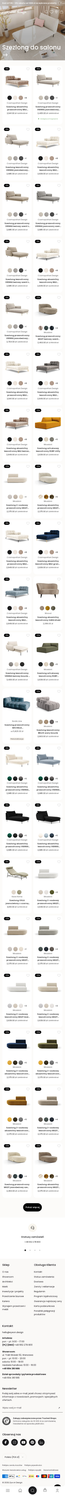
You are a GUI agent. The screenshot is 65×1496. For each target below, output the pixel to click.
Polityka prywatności (33, 1465)
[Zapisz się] (59, 1408)
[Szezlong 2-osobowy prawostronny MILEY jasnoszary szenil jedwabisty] (48, 930)
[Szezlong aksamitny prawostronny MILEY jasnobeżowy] (48, 477)
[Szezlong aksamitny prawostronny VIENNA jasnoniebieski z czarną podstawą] (48, 759)
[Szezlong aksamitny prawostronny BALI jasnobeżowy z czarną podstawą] (17, 534)
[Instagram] (14, 1442)
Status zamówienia (44, 1276)
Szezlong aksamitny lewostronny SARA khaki (48, 619)
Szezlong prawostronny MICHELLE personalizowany (17, 727)
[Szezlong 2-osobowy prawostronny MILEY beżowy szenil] (17, 930)
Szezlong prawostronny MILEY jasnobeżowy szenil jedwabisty (17, 1187)
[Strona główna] (20, 1490)
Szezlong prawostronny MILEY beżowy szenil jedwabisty (48, 339)
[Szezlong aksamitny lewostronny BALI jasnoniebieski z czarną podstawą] (17, 590)
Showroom (8, 1276)
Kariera (6, 1301)
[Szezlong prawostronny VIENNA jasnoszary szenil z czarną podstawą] (48, 196)
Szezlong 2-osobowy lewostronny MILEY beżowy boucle (48, 1017)
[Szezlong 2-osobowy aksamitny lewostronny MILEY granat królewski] (17, 1043)
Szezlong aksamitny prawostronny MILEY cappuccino (48, 1187)
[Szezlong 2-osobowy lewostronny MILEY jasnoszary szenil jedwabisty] (48, 1100)
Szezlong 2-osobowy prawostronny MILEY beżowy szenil (17, 960)
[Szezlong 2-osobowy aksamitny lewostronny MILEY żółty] (17, 1100)
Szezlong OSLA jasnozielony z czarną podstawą (17, 903)
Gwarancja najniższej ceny (48, 1301)
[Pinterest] (32, 1442)
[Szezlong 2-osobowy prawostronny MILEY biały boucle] (48, 873)
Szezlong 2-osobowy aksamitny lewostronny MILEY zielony (48, 1073)
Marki (5, 1286)
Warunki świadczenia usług (14, 1470)
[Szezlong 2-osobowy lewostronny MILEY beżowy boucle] (48, 986)
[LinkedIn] (41, 1442)
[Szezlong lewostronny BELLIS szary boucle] (48, 702)
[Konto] (57, 1490)
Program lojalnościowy (46, 1296)
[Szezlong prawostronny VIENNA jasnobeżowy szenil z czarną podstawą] (48, 80)
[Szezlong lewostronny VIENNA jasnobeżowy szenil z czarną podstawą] (17, 140)
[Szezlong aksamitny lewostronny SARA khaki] (48, 590)
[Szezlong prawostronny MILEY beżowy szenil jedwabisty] (48, 309)
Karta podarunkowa (44, 1306)
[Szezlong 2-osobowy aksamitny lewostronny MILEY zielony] (48, 1043)
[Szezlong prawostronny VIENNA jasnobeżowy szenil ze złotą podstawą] (17, 309)
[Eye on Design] (16, 12)
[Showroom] (56, 11)
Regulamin (39, 1291)
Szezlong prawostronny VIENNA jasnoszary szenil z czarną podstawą (48, 226)
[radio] (9, 98)
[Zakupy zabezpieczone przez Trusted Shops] (6, 1421)
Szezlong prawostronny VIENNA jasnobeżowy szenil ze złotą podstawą (17, 338)
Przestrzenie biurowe (13, 1296)
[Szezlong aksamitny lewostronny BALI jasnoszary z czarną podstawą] (48, 365)
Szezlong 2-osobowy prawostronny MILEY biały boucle (48, 903)
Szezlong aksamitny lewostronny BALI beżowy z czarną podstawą (17, 451)
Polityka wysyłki (34, 1470)
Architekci (7, 1281)
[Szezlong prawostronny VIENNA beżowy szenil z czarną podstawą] (17, 196)
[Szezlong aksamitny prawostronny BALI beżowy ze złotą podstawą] (17, 80)
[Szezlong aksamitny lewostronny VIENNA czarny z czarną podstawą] (48, 816)
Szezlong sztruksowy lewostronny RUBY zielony (48, 676)
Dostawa (38, 1281)
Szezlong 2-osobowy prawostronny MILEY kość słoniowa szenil (17, 508)
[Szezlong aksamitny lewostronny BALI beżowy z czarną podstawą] (17, 421)
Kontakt (38, 1271)
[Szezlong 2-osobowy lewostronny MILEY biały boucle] (17, 986)
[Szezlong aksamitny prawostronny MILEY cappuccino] (48, 1157)
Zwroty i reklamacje (44, 1286)
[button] (3, 11)
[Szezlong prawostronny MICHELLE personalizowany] (17, 702)
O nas (5, 1271)
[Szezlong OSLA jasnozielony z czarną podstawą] (17, 873)
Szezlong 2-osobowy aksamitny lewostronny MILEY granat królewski (17, 1073)
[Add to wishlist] (28, 68)
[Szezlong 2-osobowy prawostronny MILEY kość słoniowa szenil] (17, 477)
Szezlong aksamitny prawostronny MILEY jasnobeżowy (48, 508)
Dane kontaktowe (51, 1470)
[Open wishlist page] (51, 11)
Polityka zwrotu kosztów (12, 1465)
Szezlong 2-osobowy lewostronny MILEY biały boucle (17, 1017)
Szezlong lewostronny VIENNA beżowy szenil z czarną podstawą (17, 282)
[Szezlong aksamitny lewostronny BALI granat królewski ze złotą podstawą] (48, 534)
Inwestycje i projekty (13, 1291)
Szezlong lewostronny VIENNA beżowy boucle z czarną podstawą (17, 676)
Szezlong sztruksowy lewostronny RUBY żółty (48, 450)
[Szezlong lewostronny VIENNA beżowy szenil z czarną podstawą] (17, 252)
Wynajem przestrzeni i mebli (14, 1308)
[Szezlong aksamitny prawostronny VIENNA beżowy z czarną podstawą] (17, 759)
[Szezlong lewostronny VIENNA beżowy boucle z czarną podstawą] (17, 646)
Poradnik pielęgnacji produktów (44, 1312)
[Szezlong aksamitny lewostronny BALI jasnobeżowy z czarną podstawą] (48, 252)
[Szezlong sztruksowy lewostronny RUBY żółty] (48, 421)
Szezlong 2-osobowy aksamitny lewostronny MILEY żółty (17, 1130)
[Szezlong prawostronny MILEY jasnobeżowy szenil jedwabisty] (17, 1157)
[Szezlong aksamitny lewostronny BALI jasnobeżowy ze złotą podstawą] (48, 140)
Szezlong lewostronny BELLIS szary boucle (48, 731)
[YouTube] (23, 1442)
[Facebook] (5, 1442)
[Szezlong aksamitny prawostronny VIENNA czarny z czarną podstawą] (17, 816)
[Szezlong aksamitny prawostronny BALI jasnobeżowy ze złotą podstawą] (17, 365)
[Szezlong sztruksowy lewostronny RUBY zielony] (48, 646)
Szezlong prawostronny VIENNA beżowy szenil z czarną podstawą (17, 226)
